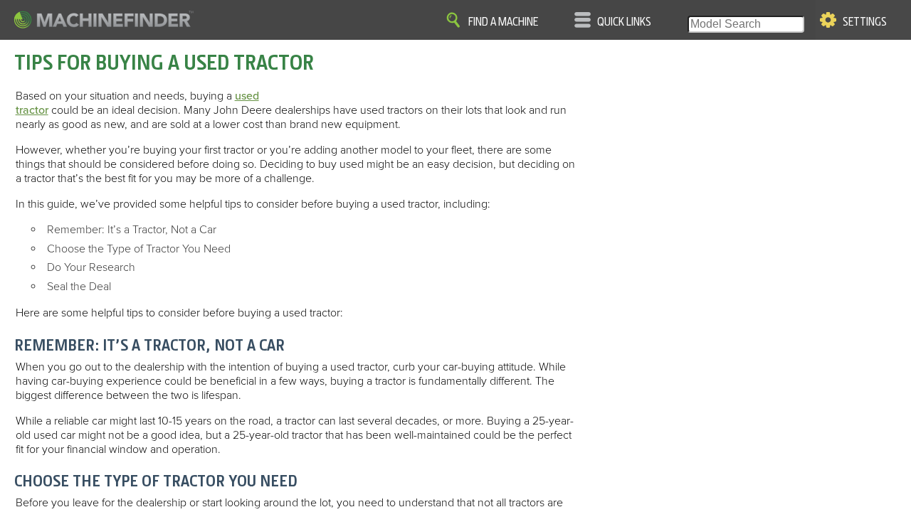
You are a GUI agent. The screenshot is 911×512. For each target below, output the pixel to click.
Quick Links (624, 22)
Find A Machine (503, 22)
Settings (865, 22)
